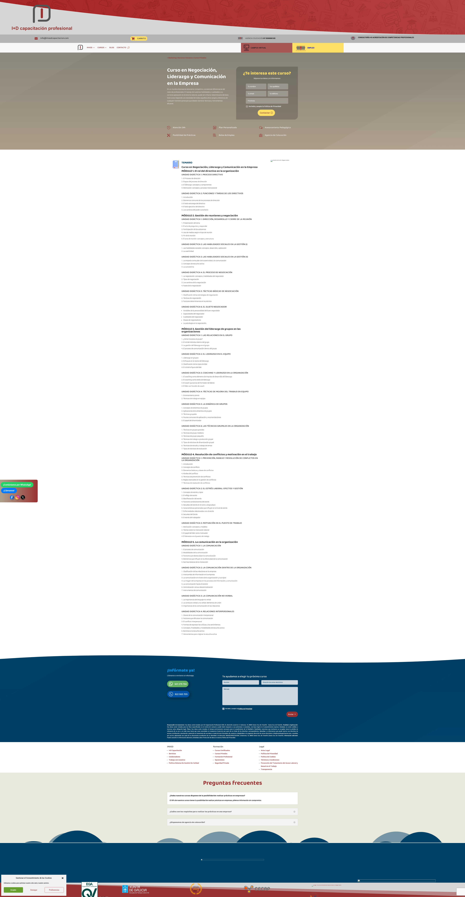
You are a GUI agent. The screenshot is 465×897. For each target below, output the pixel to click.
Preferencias (54, 890)
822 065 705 (181, 694)
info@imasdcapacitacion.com (54, 38)
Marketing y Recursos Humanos (180, 58)
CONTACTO (121, 47)
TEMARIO (187, 163)
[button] (62, 878)
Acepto (13, 890)
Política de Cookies (268, 757)
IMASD (89, 47)
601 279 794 (181, 684)
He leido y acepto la (238, 709)
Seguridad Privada (222, 763)
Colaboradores (174, 757)
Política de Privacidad (245, 709)
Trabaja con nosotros (177, 760)
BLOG (111, 47)
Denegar (33, 890)
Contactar (265, 112)
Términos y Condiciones (270, 760)
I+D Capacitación (175, 750)
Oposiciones (219, 760)
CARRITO (141, 38)
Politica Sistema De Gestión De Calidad (184, 763)
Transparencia (266, 769)
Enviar (291, 714)
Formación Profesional (223, 757)
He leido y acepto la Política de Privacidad (265, 106)
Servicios (172, 754)
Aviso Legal (265, 750)
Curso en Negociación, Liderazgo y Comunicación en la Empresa (220, 167)
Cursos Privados (200, 58)
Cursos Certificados (222, 750)
